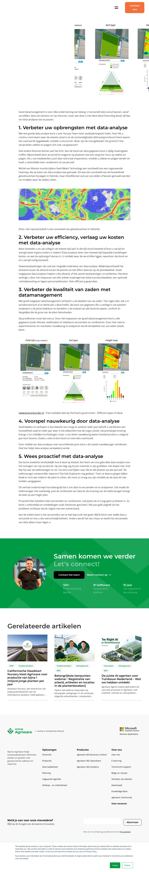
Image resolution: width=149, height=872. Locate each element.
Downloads (116, 785)
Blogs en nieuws (119, 773)
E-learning (116, 760)
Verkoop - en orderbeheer (54, 785)
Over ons (115, 754)
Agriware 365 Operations (89, 760)
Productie (47, 760)
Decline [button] (127, 865)
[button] (40, 7)
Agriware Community (121, 797)
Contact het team (69, 574)
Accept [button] (115, 865)
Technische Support (121, 766)
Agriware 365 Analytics (88, 766)
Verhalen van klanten (121, 779)
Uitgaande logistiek (51, 779)
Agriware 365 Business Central (92, 754)
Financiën (47, 754)
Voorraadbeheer (50, 766)
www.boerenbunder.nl (31, 413)
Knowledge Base (119, 791)
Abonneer (133, 822)
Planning (46, 773)
